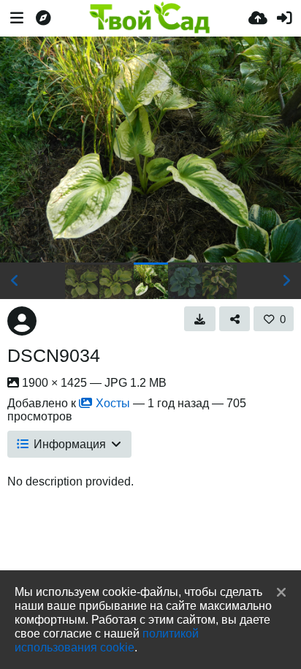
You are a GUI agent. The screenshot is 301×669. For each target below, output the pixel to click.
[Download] (200, 318)
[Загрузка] (257, 18)
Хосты (113, 403)
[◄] (14, 280)
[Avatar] (22, 321)
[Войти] (284, 18)
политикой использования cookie (107, 640)
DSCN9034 (53, 355)
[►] (286, 280)
